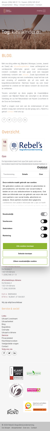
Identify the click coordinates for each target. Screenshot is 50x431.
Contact (39, 5)
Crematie (5, 330)
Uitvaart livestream (26, 5)
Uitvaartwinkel (7, 5)
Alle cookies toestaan (25, 246)
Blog (16, 5)
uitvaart (26, 75)
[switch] (44, 221)
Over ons (26, 428)
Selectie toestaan (25, 254)
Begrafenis (6, 327)
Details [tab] (25, 174)
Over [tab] (41, 174)
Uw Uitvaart (6, 428)
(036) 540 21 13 (14, 2)
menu (39, 10)
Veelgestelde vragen (10, 344)
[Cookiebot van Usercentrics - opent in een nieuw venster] (37, 167)
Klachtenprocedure (9, 341)
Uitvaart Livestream (10, 319)
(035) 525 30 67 (34, 2)
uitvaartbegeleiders (21, 66)
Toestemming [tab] (8, 174)
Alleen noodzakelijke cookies (25, 261)
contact (10, 112)
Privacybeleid (7, 338)
